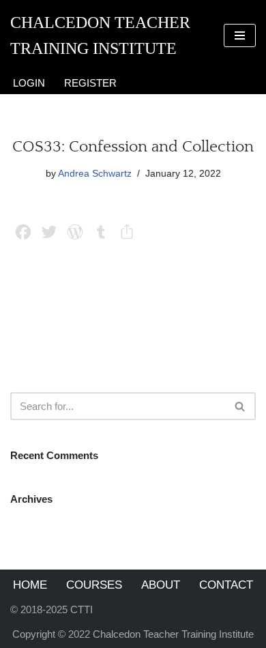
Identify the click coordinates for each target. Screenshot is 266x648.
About (160, 584)
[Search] (240, 406)
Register (90, 83)
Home (30, 584)
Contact (226, 584)
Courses (94, 584)
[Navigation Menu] (240, 35)
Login (29, 83)
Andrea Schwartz (95, 173)
